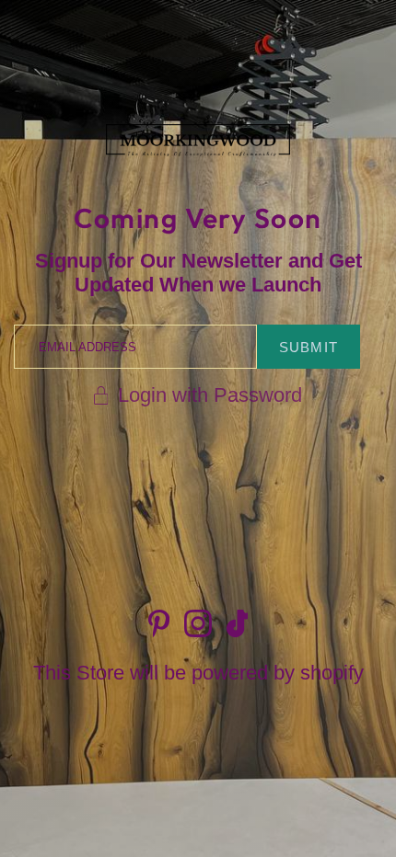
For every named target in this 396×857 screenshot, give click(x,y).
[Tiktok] (238, 623)
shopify (332, 672)
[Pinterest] (158, 623)
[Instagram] (198, 623)
